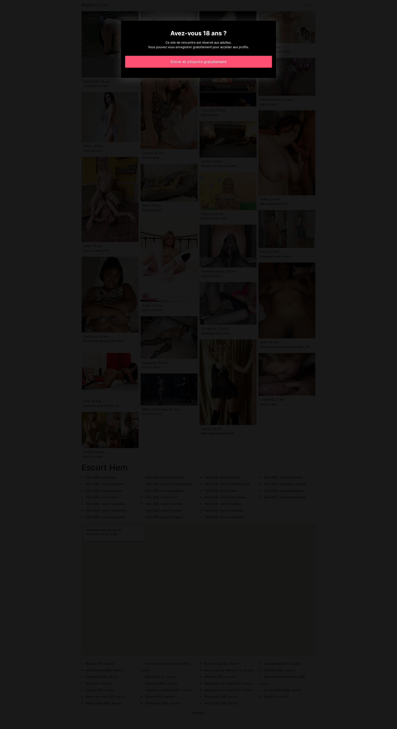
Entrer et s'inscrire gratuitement (198, 62)
